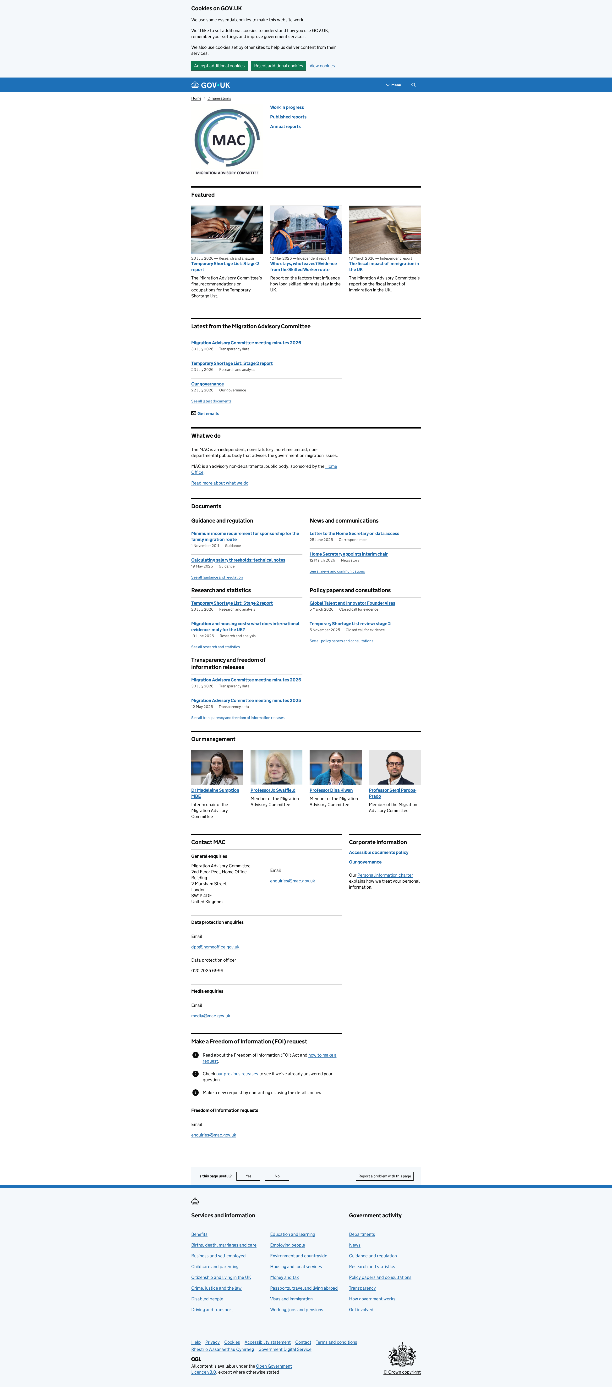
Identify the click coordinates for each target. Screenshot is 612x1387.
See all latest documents (211, 401)
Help (196, 1342)
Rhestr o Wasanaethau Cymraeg (222, 1349)
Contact (303, 1342)
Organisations (219, 98)
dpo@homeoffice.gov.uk (215, 947)
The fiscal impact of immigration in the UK (384, 266)
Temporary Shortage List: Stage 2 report (225, 266)
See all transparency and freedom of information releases (237, 717)
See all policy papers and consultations (341, 641)
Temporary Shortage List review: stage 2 (350, 623)
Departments (362, 1234)
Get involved (361, 1309)
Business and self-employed (218, 1256)
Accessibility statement (268, 1342)
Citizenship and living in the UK (221, 1277)
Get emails (208, 413)
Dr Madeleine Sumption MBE (215, 793)
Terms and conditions (336, 1342)
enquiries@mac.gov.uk (292, 881)
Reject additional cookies (278, 65)
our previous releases (237, 1073)
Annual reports (285, 126)
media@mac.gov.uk (210, 1016)
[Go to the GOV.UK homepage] (210, 85)
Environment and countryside (298, 1256)
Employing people (287, 1245)
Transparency (362, 1288)
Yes (253, 1176)
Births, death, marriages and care (224, 1245)
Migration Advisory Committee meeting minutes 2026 (246, 342)
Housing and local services (296, 1266)
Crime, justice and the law (216, 1288)
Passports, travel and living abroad (304, 1288)
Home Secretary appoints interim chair (349, 554)
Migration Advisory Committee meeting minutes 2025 (246, 700)
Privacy (212, 1342)
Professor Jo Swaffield (273, 790)
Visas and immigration (291, 1299)
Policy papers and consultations (380, 1277)
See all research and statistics (215, 647)
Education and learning (292, 1234)
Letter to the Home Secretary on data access (354, 533)
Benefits (199, 1234)
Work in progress (287, 107)
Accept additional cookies (219, 65)
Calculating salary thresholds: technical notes (238, 560)
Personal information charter (385, 875)
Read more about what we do (219, 483)
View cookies (322, 65)
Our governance (207, 384)
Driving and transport (212, 1309)
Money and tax (284, 1277)
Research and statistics (372, 1266)
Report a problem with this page (385, 1176)
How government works (372, 1299)
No (282, 1176)
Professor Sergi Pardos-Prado (392, 793)
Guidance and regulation (373, 1256)
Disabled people (207, 1299)
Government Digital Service (284, 1349)
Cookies (232, 1342)
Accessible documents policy (378, 852)
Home (196, 98)
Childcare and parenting (215, 1266)
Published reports (288, 117)
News (355, 1245)
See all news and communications (337, 571)
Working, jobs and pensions (296, 1309)
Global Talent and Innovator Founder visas (352, 603)
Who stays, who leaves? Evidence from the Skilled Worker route (303, 266)
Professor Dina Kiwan (331, 790)
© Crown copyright (402, 1372)
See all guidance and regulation (217, 577)
